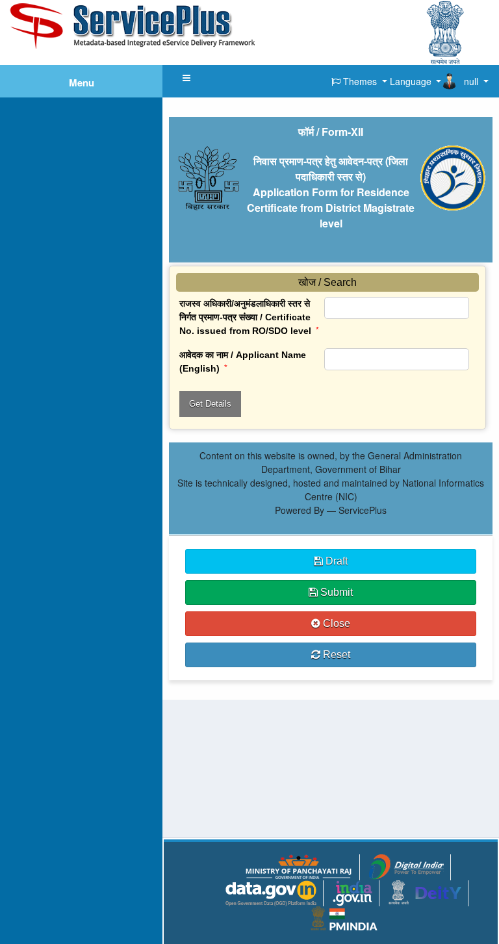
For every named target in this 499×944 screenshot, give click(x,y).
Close (335, 623)
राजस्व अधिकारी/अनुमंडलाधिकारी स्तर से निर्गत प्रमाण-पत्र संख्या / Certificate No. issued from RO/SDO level (249, 317)
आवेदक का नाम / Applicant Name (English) (242, 362)
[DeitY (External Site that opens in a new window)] (425, 890)
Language (410, 81)
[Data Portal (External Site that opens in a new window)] (270, 892)
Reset (335, 654)
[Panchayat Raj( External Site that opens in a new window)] (298, 865)
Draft (335, 561)
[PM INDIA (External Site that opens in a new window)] (344, 916)
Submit (335, 592)
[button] (186, 77)
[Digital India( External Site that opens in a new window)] (406, 865)
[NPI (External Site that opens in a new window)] (352, 892)
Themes (359, 81)
